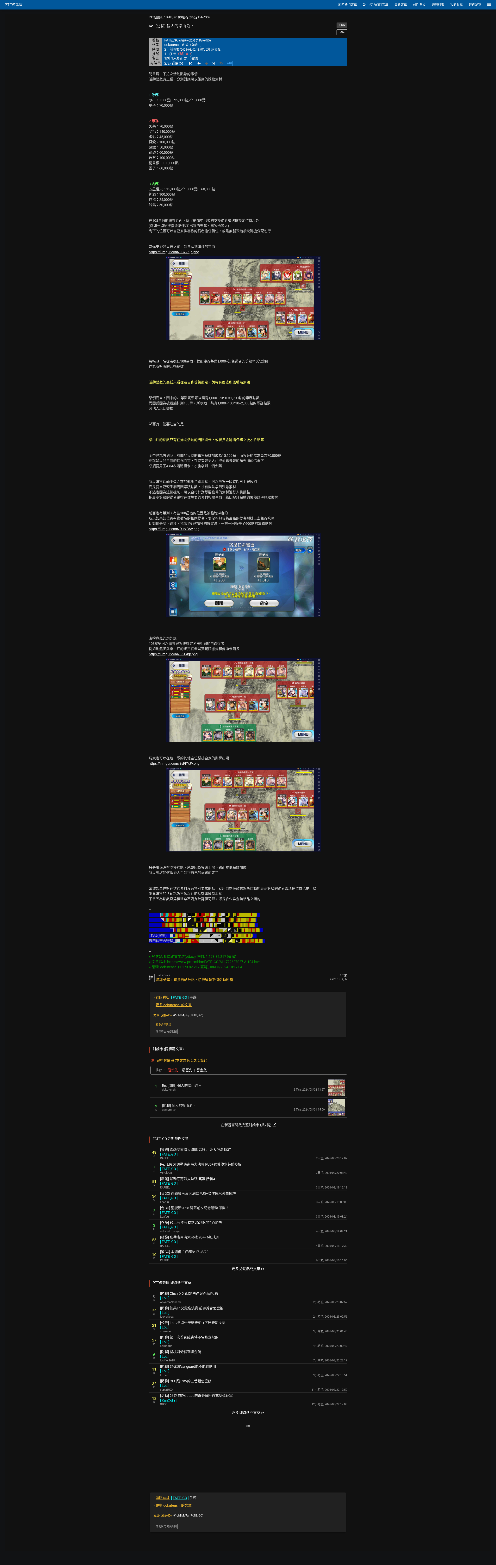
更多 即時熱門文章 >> (248, 1413)
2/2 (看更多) (173, 63)
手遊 (174, 997)
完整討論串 (165, 1060)
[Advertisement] (248, 1456)
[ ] (169, 1154)
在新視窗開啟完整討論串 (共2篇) (249, 1124)
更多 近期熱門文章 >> (248, 1269)
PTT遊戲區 (156, 17)
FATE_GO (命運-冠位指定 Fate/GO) (187, 17)
